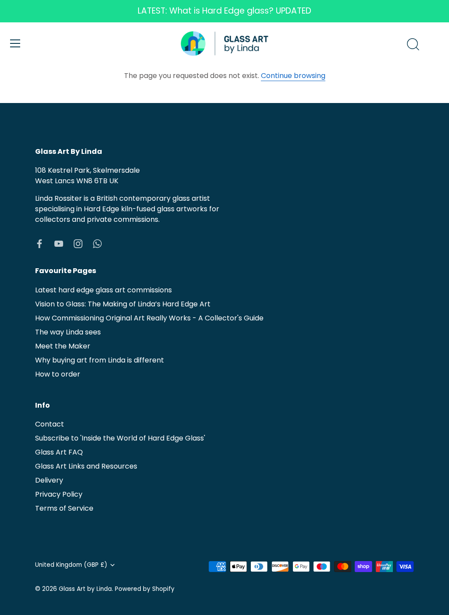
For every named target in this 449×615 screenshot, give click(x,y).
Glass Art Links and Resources (86, 466)
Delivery (49, 480)
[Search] (413, 44)
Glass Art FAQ (59, 452)
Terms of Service (64, 508)
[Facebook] (39, 243)
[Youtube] (58, 243)
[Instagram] (78, 243)
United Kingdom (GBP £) (71, 565)
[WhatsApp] (97, 243)
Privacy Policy (58, 494)
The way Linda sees (68, 332)
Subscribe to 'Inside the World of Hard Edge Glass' (120, 438)
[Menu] (15, 43)
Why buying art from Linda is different (99, 360)
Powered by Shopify (145, 589)
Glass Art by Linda (85, 589)
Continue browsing (293, 76)
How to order (57, 374)
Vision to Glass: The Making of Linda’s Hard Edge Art (122, 304)
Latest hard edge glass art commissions (103, 290)
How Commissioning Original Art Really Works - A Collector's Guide (149, 318)
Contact (49, 424)
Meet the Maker (62, 346)
